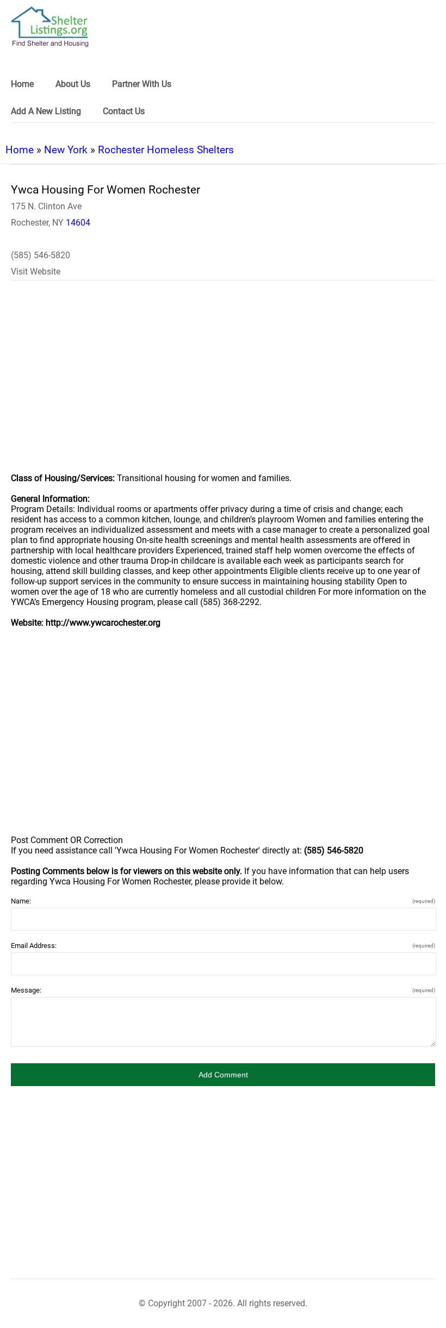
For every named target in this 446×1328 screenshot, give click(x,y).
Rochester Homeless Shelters (166, 150)
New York (66, 150)
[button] (223, 1074)
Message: (223, 990)
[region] (223, 384)
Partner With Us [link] (141, 84)
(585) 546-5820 (40, 255)
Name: (223, 901)
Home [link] (22, 84)
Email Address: (223, 946)
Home (19, 150)
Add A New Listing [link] (46, 111)
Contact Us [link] (124, 111)
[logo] (50, 27)
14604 (78, 222)
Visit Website (35, 271)
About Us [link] (72, 84)
